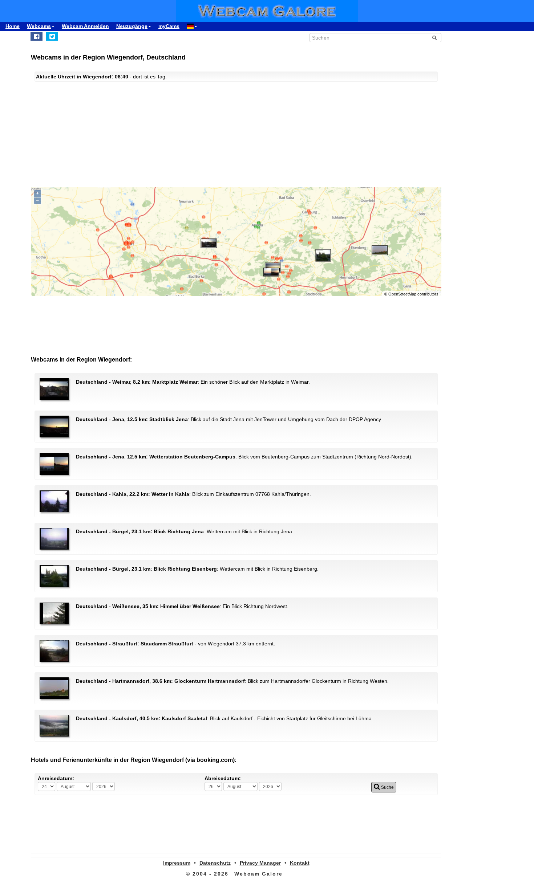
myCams (168, 26)
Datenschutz (215, 863)
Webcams (39, 26)
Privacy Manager (260, 863)
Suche (387, 787)
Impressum (176, 863)
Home (12, 26)
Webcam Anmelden (85, 26)
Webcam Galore (258, 874)
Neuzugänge (131, 26)
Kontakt (300, 863)
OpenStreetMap (402, 294)
